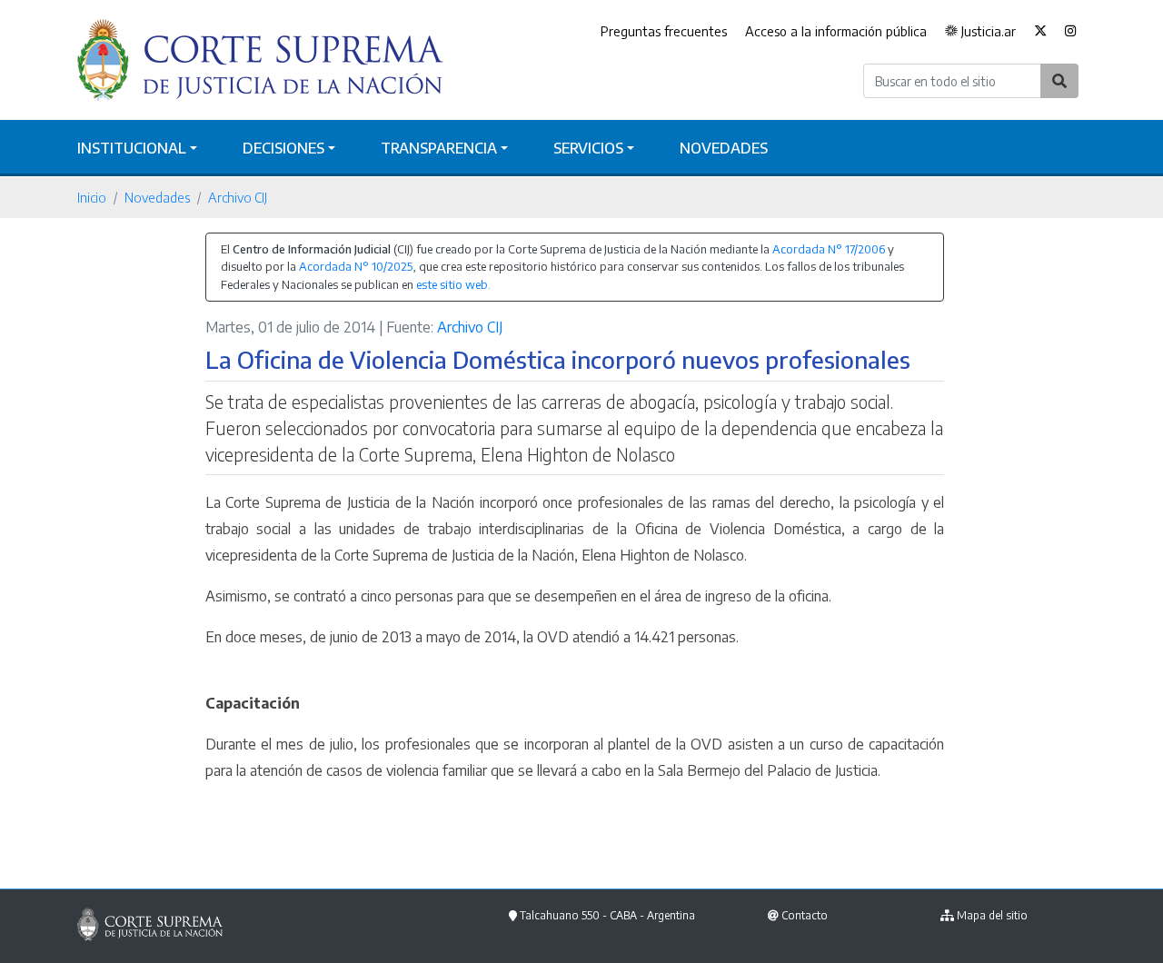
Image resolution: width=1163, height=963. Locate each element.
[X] (1040, 32)
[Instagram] (1071, 32)
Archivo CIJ (237, 197)
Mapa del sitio (992, 915)
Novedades (724, 148)
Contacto (804, 915)
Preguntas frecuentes (664, 31)
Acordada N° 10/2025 (356, 266)
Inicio (91, 197)
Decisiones (283, 148)
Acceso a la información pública (836, 31)
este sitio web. (453, 284)
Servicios (588, 148)
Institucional (131, 148)
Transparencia (439, 148)
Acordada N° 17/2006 (828, 249)
